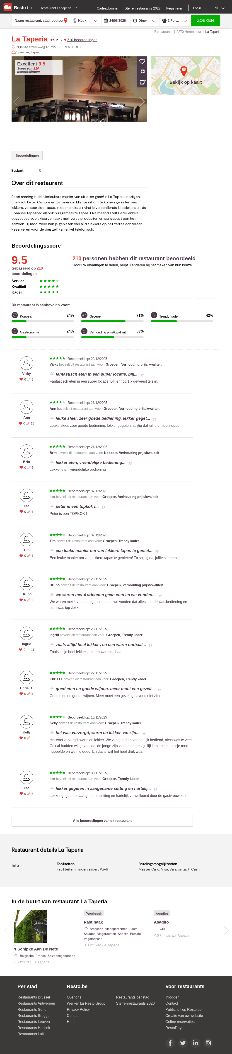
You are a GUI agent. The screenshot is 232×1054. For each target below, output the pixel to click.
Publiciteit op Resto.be (183, 1009)
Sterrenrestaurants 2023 (135, 1003)
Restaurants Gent (31, 1009)
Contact (73, 1016)
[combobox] (200, 8)
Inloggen (172, 997)
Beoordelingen (27, 155)
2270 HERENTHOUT (66, 47)
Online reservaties (180, 1022)
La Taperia (30, 39)
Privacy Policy (78, 1009)
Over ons (74, 997)
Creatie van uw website (184, 1016)
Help (71, 1022)
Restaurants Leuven (33, 1022)
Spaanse (22, 52)
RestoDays (174, 1028)
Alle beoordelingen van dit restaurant (102, 820)
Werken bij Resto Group (86, 1003)
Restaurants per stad (132, 997)
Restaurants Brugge (33, 1016)
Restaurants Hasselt (33, 1028)
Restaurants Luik (31, 1034)
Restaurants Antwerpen (36, 1003)
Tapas (35, 52)
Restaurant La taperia (56, 8)
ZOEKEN (205, 20)
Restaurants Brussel (33, 997)
